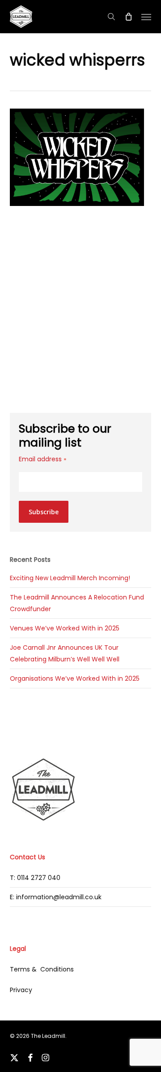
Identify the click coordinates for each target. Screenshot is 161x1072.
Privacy (21, 989)
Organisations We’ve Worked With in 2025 (75, 678)
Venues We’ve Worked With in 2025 (64, 628)
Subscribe (44, 512)
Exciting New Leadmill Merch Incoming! (70, 577)
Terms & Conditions (42, 969)
